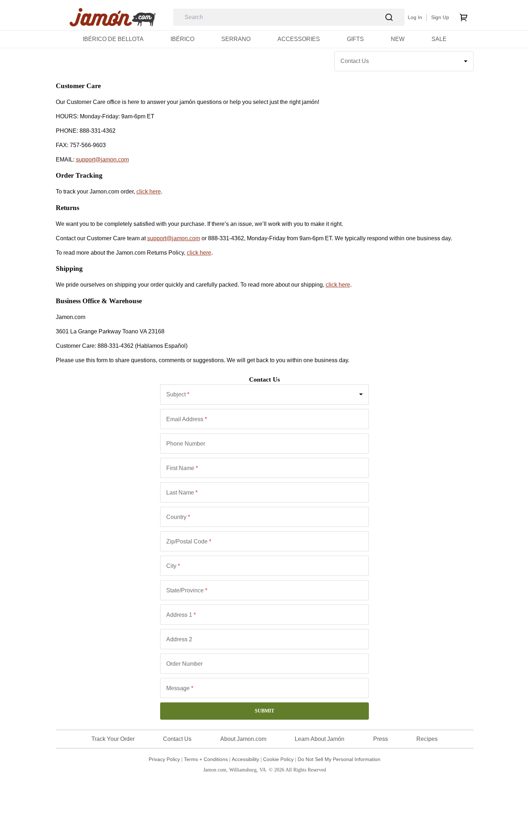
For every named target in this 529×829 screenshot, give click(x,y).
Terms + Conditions (206, 759)
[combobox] (264, 394)
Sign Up (440, 17)
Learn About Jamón (319, 739)
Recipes (427, 739)
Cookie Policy (278, 759)
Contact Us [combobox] (354, 61)
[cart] (463, 17)
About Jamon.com (243, 739)
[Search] (389, 17)
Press (380, 739)
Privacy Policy (164, 759)
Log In (415, 17)
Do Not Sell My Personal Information (339, 759)
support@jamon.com (102, 159)
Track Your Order (113, 739)
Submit (264, 711)
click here (148, 191)
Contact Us (177, 739)
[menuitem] (113, 39)
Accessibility (245, 759)
